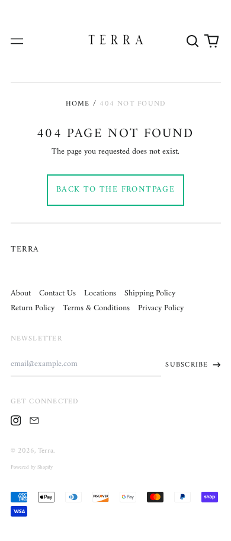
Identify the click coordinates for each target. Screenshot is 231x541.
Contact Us (57, 293)
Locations (100, 293)
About (21, 293)
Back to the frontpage (115, 189)
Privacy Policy (161, 308)
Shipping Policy (149, 293)
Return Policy (32, 308)
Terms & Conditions (96, 308)
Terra (25, 249)
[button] (193, 40)
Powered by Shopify (32, 467)
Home (78, 103)
